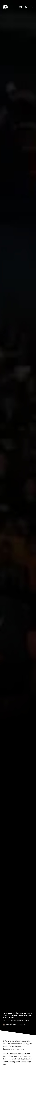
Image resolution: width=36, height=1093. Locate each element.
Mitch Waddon (11, 1024)
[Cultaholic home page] (11, 7)
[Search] (26, 7)
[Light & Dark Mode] (20, 7)
